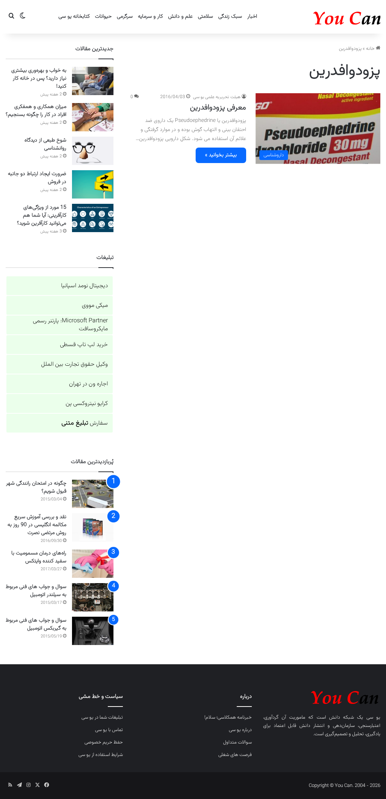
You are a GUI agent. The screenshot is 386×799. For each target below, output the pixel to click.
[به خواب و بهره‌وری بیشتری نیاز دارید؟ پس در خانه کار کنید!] (92, 81)
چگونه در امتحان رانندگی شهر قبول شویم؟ (36, 487)
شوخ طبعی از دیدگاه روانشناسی (45, 144)
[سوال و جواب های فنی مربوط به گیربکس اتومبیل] (92, 631)
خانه (371, 48)
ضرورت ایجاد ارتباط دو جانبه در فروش (37, 178)
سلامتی (205, 16)
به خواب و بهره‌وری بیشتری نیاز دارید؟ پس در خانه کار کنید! (38, 78)
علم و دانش (180, 16)
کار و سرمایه (150, 16)
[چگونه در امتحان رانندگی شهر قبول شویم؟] (92, 494)
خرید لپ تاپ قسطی (84, 345)
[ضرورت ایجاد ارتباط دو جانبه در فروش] (92, 184)
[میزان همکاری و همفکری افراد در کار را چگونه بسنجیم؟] (92, 117)
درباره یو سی (240, 730)
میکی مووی (95, 305)
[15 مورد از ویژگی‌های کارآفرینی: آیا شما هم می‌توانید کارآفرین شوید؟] (92, 218)
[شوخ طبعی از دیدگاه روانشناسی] (92, 151)
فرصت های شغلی (235, 755)
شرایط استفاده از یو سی (100, 755)
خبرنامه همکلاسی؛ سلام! (228, 717)
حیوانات (103, 16)
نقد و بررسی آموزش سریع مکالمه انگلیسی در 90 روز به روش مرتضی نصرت (37, 525)
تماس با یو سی (109, 730)
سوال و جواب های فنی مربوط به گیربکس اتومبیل (36, 624)
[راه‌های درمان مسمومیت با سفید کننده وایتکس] (92, 564)
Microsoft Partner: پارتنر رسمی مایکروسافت (70, 325)
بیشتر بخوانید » (221, 155)
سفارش (84, 423)
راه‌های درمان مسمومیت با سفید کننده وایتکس (38, 557)
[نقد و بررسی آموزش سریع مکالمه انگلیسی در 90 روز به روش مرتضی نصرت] (92, 527)
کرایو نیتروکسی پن (87, 404)
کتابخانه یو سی (74, 16)
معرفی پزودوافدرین (218, 108)
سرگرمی (125, 16)
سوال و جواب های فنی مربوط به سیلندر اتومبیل (36, 591)
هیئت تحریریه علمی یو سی (216, 97)
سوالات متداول (237, 742)
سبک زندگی (230, 16)
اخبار (252, 16)
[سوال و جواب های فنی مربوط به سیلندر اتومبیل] (92, 597)
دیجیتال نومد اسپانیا (84, 286)
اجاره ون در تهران (88, 384)
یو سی (373, 717)
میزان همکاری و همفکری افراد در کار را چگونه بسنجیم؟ (36, 111)
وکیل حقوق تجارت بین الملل (74, 364)
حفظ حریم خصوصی (103, 742)
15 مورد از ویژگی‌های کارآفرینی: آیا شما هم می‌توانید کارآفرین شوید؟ (41, 215)
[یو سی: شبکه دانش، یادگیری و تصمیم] (323, 17)
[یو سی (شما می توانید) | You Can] (321, 696)
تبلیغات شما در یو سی (102, 717)
